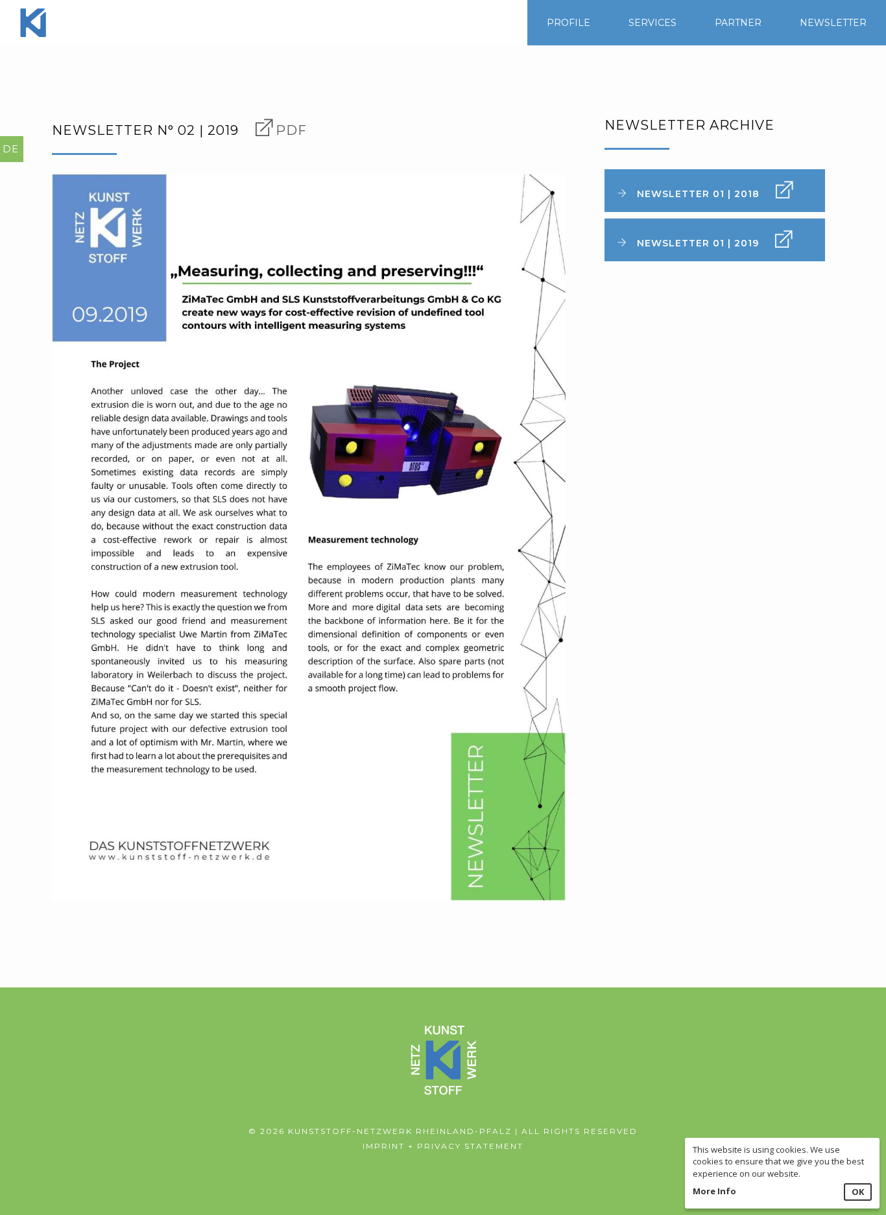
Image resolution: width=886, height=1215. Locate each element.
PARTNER (738, 23)
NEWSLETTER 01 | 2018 (698, 194)
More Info (714, 1191)
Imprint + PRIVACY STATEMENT (443, 1146)
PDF (291, 130)
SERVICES (652, 23)
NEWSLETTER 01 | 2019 (698, 243)
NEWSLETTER (833, 23)
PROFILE (568, 23)
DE (11, 149)
